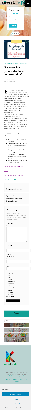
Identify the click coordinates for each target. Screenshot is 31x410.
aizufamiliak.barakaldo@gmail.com (16, 376)
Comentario (9, 225)
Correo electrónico (9, 257)
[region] (15, 20)
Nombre (9, 246)
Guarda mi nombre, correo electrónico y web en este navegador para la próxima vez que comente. (11, 284)
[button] (12, 33)
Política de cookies (9, 407)
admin (14, 79)
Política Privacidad (18, 379)
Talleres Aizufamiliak (21, 63)
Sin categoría (8, 63)
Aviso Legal (9, 379)
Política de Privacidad (20, 407)
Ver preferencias (15, 404)
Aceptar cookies (15, 394)
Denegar (15, 399)
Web (8, 266)
